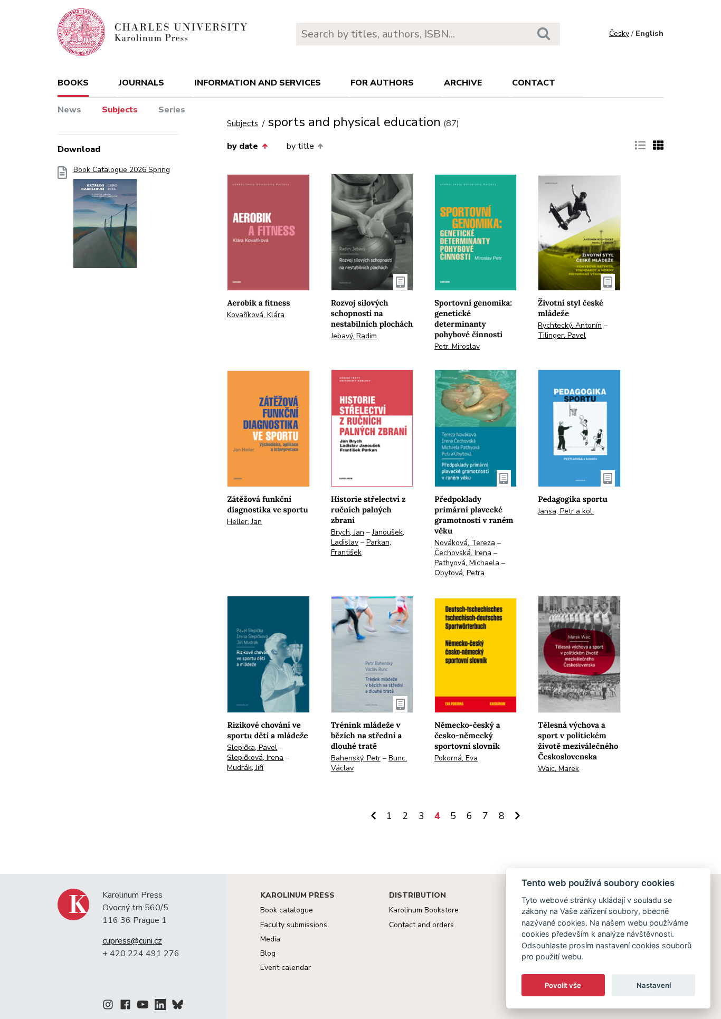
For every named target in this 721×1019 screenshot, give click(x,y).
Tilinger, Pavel (562, 335)
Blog (268, 953)
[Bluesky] (177, 1006)
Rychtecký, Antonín (570, 325)
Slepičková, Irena (255, 758)
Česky (619, 33)
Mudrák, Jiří (245, 768)
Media (270, 939)
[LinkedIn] (160, 1006)
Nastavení (654, 985)
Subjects (120, 110)
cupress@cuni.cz (132, 941)
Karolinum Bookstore (424, 910)
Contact (533, 83)
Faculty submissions (293, 925)
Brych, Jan (347, 532)
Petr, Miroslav (457, 346)
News (69, 110)
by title (300, 146)
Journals (141, 83)
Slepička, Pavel (252, 747)
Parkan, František (361, 547)
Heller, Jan (244, 522)
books (73, 83)
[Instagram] (107, 1006)
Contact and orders (421, 925)
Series (171, 110)
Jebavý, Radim (354, 336)
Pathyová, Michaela (466, 563)
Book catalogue (286, 910)
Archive (463, 83)
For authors (382, 83)
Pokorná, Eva (456, 758)
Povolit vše (563, 985)
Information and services (257, 83)
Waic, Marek (558, 769)
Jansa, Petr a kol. (566, 511)
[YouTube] (142, 1006)
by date (242, 146)
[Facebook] (125, 1006)
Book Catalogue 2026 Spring (121, 170)
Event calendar (285, 968)
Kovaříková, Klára (255, 315)
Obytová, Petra (459, 573)
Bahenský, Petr (356, 758)
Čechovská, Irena (462, 553)
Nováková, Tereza (464, 543)
